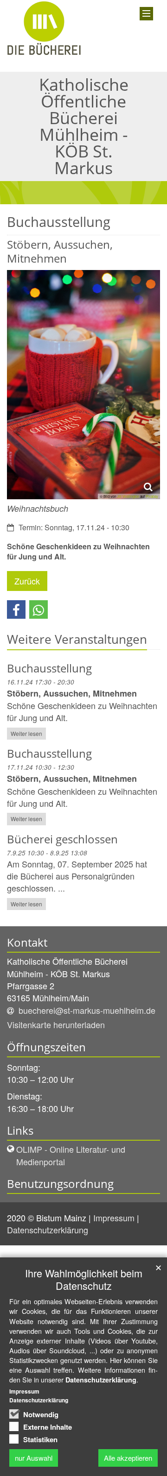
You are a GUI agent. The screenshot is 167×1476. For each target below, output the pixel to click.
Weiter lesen (26, 733)
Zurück (27, 581)
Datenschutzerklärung (48, 1230)
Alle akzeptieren (128, 1458)
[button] (16, 609)
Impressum (115, 1218)
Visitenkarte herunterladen (56, 1024)
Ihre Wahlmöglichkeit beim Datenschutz (83, 1279)
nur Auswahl (33, 1458)
